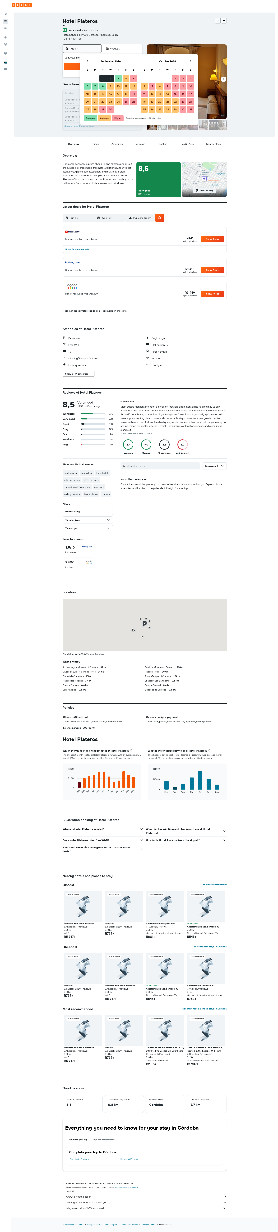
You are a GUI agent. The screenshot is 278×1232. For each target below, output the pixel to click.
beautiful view (91, 494)
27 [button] (87, 109)
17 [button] (118, 93)
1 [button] (102, 78)
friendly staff (102, 473)
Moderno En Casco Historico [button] (79, 923)
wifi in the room (91, 480)
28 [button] (95, 109)
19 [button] (134, 93)
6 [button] (87, 86)
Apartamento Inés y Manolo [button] (160, 923)
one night (99, 487)
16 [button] (110, 93)
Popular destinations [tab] (104, 1139)
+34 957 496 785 (72, 38)
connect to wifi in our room (77, 487)
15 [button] (103, 93)
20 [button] (87, 101)
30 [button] (110, 109)
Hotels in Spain (110, 1224)
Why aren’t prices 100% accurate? (85, 1208)
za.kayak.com (68, 1224)
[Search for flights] (5, 15)
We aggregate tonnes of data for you (86, 1202)
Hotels (80, 1224)
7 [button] (95, 86)
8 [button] (103, 86)
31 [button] (191, 109)
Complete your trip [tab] (78, 1139)
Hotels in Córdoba (129, 1159)
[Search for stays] (5, 21)
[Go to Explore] (5, 37)
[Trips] (5, 53)
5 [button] (133, 78)
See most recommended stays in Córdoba (204, 1008)
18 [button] (126, 93)
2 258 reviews (90, 30)
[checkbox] (79, 549)
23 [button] (110, 101)
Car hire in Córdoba (79, 1159)
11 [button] (126, 86)
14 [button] (95, 93)
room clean (87, 473)
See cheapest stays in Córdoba (210, 946)
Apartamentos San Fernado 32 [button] (203, 926)
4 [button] (126, 78)
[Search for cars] (5, 28)
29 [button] (102, 109)
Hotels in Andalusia (129, 1224)
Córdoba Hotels (148, 1224)
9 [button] (110, 86)
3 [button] (118, 78)
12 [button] (134, 86)
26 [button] (133, 101)
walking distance (72, 494)
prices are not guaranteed (126, 1187)
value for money (72, 480)
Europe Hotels (93, 1224)
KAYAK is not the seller (78, 1196)
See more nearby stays (215, 884)
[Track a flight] (5, 44)
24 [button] (118, 101)
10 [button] (118, 86)
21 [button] (95, 101)
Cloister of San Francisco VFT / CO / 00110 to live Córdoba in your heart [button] (165, 1049)
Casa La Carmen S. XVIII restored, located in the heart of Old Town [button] (205, 1049)
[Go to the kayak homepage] (22, 5)
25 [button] (126, 101)
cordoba (106, 494)
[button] (5, 5)
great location (71, 473)
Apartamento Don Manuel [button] (200, 985)
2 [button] (110, 78)
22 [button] (102, 101)
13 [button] (87, 93)
